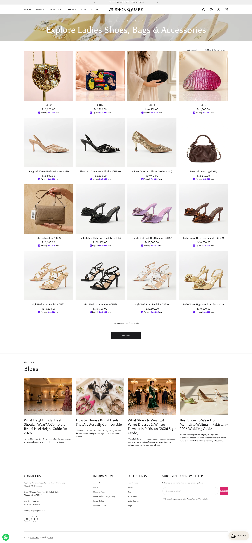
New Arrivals (133, 482)
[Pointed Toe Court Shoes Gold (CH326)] (151, 142)
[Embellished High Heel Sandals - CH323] (203, 209)
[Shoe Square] (126, 9)
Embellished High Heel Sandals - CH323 (203, 237)
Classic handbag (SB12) (49, 237)
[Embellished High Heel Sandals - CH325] (100, 209)
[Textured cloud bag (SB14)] (203, 142)
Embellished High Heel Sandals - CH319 (203, 304)
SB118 (152, 104)
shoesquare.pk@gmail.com (34, 510)
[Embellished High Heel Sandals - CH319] (203, 275)
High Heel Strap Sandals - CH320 (152, 304)
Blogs (130, 505)
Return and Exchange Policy (104, 496)
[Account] (219, 9)
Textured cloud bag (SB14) (203, 171)
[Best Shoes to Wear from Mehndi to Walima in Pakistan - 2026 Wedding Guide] (204, 396)
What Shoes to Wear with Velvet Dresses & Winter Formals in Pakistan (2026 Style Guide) (152, 426)
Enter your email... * (173, 491)
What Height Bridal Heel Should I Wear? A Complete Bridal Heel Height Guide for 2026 (45, 426)
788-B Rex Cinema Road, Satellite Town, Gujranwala (44, 482)
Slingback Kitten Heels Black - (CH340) (100, 171)
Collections (55, 9)
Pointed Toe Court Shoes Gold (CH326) (152, 171)
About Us (96, 482)
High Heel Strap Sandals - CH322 (48, 304)
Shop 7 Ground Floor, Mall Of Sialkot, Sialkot (42, 492)
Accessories (132, 496)
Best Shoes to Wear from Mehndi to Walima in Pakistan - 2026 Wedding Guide (204, 424)
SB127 (49, 104)
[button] (94, 2)
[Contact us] (5, 537)
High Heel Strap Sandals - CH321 (100, 304)
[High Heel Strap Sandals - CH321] (100, 275)
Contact (96, 487)
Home (110, 21)
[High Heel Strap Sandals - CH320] (151, 275)
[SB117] (203, 76)
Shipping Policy (99, 491)
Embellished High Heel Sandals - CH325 (100, 237)
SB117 (203, 104)
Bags (129, 491)
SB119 (100, 104)
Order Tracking (133, 501)
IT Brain (50, 537)
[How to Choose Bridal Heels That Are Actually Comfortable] (100, 396)
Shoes (39, 9)
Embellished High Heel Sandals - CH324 (151, 237)
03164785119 (36, 495)
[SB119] (100, 76)
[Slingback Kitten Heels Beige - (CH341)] (48, 142)
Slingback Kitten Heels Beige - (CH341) (49, 171)
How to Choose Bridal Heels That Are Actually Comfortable (99, 422)
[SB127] (48, 76)
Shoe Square (34, 537)
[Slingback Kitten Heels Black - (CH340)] (100, 142)
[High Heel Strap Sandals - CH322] (48, 275)
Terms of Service (99, 505)
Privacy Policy (98, 501)
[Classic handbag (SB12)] (48, 209)
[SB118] (151, 76)
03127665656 (36, 485)
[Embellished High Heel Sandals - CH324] (151, 209)
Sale (93, 9)
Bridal (71, 9)
